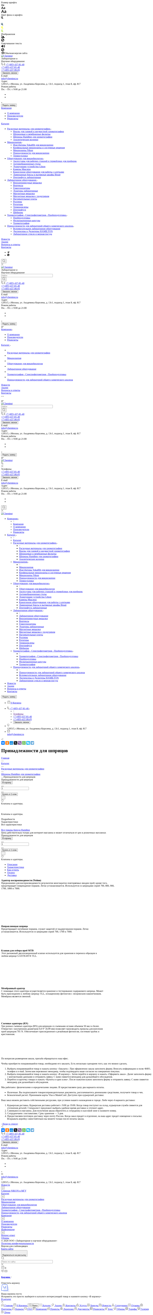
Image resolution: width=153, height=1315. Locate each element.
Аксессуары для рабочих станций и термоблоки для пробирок (45, 161)
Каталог (5, 123)
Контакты (6, 247)
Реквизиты (12, 118)
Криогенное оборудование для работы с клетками (38, 172)
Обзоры (5, 1238)
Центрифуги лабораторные (27, 177)
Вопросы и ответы (10, 244)
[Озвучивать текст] (3, 47)
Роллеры (17, 201)
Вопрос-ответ (8, 1235)
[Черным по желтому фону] (2, 28)
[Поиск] (3, 261)
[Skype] (28, 743)
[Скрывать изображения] (2, 40)
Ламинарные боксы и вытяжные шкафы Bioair (37, 174)
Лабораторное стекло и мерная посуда (32, 234)
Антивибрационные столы (27, 164)
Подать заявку (9, 105)
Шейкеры (18, 212)
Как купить (13, 870)
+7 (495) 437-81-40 (15, 64)
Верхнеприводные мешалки (27, 182)
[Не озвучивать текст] (2, 50)
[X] (15, 743)
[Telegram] (8, 252)
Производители (15, 116)
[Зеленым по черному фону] (2, 31)
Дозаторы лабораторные (25, 191)
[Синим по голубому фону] (2, 25)
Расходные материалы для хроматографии (29, 128)
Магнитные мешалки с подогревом (31, 196)
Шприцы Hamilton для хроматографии (32, 137)
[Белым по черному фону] (2, 21)
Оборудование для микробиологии (25, 158)
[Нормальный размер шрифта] (3, 8)
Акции (4, 242)
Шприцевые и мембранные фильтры (32, 134)
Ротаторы (18, 204)
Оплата (11, 872)
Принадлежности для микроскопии (31, 153)
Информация (7, 1229)
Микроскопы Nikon (23, 150)
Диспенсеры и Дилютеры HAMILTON (33, 231)
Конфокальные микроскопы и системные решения (39, 147)
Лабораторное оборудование (22, 180)
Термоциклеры (20, 207)
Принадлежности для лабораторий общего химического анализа (40, 226)
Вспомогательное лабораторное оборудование (36, 228)
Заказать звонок (9, 73)
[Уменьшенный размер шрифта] (2, 5)
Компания (6, 108)
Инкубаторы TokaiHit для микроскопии (33, 145)
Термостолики (20, 155)
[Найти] (3, 279)
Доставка (12, 875)
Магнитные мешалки (24, 193)
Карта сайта (7, 1249)
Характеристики (15, 867)
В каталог (6, 1299)
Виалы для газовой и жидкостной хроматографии (38, 131)
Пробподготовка (21, 218)
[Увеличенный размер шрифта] (3, 12)
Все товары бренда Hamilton (15, 830)
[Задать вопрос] (3, 797)
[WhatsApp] (24, 743)
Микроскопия (14, 142)
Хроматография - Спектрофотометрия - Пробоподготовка (37, 215)
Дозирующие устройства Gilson (29, 166)
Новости (5, 239)
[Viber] (20, 743)
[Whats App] (8, 255)
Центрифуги (19, 209)
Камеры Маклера (22, 169)
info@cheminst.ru (9, 78)
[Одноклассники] (7, 743)
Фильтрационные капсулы (26, 220)
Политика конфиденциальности (17, 1243)
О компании (13, 113)
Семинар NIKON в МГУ (13, 1190)
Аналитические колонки (25, 139)
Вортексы (18, 185)
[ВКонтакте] (3, 743)
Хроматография (21, 223)
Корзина (6, 1277)
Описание (12, 864)
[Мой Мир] (11, 743)
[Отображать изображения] (3, 37)
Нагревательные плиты (25, 199)
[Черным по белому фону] (2, 18)
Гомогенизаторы (21, 188)
